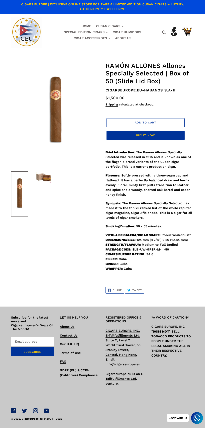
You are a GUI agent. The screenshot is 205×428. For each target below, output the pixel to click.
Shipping (112, 104)
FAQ (63, 361)
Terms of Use (70, 353)
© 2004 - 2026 (53, 418)
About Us (67, 327)
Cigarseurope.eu (32, 418)
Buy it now (145, 135)
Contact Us (68, 335)
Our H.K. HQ (69, 344)
